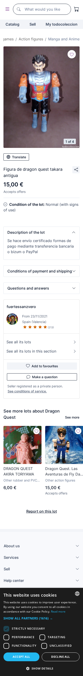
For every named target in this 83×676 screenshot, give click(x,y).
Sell (33, 24)
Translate (19, 157)
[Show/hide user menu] (6, 9)
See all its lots (18, 342)
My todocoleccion (61, 24)
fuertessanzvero (21, 306)
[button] (41, 232)
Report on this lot (41, 511)
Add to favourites (45, 366)
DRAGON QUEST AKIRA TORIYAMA (18, 471)
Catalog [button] (12, 24)
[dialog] (41, 632)
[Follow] (72, 54)
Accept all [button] (21, 657)
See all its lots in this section (31, 351)
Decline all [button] (60, 657)
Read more (58, 611)
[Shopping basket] (76, 9)
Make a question (44, 377)
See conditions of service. (27, 391)
